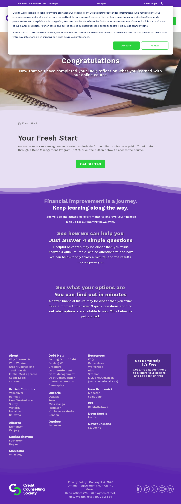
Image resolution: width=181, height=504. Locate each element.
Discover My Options (90, 327)
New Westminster (21, 400)
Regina (13, 444)
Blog (91, 370)
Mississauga (57, 404)
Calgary (14, 430)
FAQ (91, 359)
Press (33, 374)
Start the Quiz (90, 273)
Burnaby (14, 396)
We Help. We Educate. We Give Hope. (38, 3)
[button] (161, 4)
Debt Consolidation (62, 377)
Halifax (93, 417)
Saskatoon (16, 440)
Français (101, 3)
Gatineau (55, 425)
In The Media (18, 374)
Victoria (14, 407)
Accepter (126, 45)
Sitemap (94, 374)
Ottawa (54, 396)
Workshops (95, 366)
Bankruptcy (56, 385)
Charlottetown (98, 407)
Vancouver (16, 393)
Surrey (13, 404)
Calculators (96, 363)
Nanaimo (15, 411)
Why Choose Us (19, 359)
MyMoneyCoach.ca (101, 377)
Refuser (154, 45)
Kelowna (15, 415)
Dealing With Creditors (57, 364)
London (54, 415)
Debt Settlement (60, 370)
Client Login (150, 3)
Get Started (90, 164)
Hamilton (55, 407)
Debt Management (62, 374)
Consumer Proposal (62, 381)
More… (90, 489)
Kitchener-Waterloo (62, 411)
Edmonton (16, 426)
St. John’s (94, 427)
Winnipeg (15, 454)
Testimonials (17, 370)
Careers (14, 381)
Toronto (54, 400)
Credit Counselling (21, 366)
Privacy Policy (77, 482)
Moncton (94, 393)
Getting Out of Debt (62, 359)
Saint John (95, 396)
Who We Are (17, 363)
